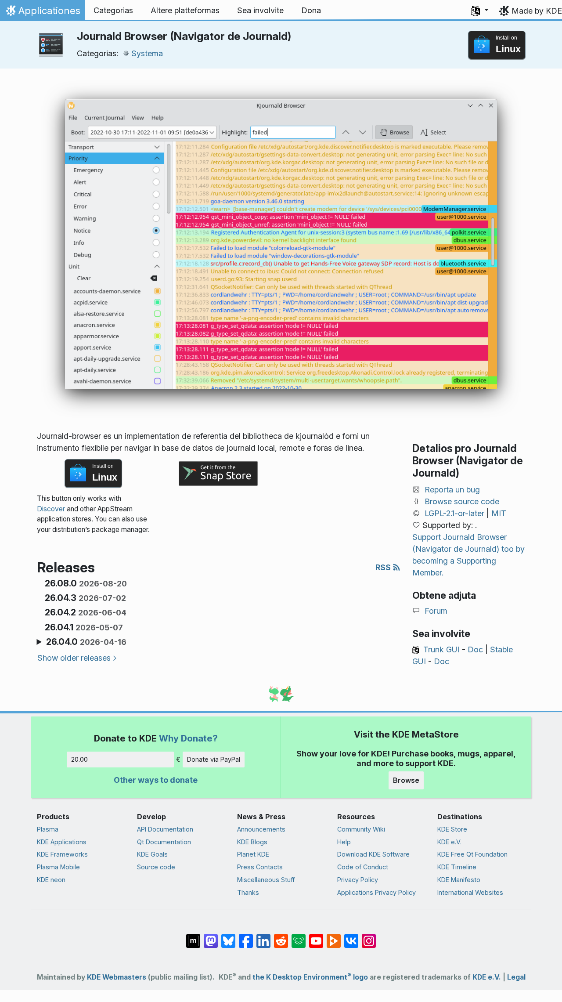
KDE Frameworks (62, 854)
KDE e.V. (449, 842)
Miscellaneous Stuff (266, 879)
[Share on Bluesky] (228, 936)
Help (344, 842)
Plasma (47, 829)
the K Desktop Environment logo (310, 977)
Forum (436, 610)
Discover (51, 509)
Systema (147, 53)
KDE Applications (61, 842)
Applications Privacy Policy (376, 892)
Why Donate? (188, 738)
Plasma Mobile (58, 867)
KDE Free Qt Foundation (472, 854)
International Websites (470, 892)
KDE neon (51, 879)
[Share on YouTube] (316, 936)
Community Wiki (361, 829)
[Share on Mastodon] (211, 936)
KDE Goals (152, 854)
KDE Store (452, 829)
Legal (516, 977)
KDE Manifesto (458, 879)
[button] (479, 10)
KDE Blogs (252, 842)
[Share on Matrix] (193, 936)
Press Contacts (260, 867)
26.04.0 (86, 642)
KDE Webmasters (116, 977)
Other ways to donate (156, 780)
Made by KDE (537, 10)
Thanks (248, 892)
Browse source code (462, 501)
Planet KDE (253, 854)
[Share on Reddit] (281, 936)
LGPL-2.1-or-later (454, 513)
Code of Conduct (362, 867)
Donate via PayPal (213, 759)
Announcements (261, 829)
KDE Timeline (456, 867)
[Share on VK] (351, 936)
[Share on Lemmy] (299, 936)
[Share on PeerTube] (334, 936)
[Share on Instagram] (369, 936)
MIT (498, 513)
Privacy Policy (357, 879)
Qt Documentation (164, 842)
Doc (475, 649)
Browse (406, 780)
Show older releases (74, 657)
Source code (156, 867)
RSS (384, 567)
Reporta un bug (452, 489)
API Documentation (165, 829)
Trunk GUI (441, 649)
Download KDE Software (373, 854)
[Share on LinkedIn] (263, 936)
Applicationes (42, 12)
